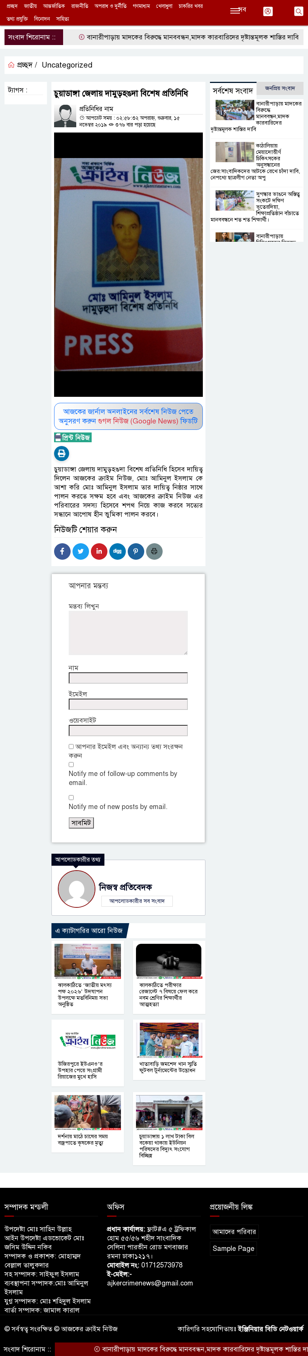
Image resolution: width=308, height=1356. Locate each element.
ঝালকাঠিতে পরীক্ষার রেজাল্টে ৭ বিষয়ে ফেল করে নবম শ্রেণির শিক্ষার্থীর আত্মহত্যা (168, 995)
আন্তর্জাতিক (54, 6)
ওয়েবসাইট (82, 720)
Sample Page (233, 1249)
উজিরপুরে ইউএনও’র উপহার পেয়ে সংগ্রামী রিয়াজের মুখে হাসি (80, 1070)
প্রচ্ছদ (12, 6)
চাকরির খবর (191, 6)
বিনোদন (42, 19)
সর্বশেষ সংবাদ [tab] (233, 91)
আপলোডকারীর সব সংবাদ (137, 901)
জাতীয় (30, 6)
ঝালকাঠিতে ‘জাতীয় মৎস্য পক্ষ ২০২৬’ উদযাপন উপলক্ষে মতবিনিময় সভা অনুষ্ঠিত (85, 995)
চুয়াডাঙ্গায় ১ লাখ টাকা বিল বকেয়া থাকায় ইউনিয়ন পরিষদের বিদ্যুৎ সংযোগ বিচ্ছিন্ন (166, 1146)
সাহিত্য (62, 19)
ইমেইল (78, 694)
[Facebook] (62, 551)
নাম (74, 668)
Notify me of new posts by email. (118, 807)
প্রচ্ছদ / (26, 65)
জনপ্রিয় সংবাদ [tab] (280, 88)
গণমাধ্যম (141, 6)
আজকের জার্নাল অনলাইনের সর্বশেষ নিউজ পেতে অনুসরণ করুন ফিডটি (128, 416)
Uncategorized (67, 65)
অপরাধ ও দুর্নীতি (111, 6)
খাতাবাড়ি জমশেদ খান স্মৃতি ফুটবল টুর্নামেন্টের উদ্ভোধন (168, 1067)
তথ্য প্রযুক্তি (17, 19)
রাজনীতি (79, 6)
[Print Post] (61, 453)
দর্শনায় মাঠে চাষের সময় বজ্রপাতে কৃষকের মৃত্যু (83, 1139)
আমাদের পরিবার (234, 1232)
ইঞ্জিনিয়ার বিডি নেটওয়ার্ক (270, 1329)
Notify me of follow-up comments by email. (123, 778)
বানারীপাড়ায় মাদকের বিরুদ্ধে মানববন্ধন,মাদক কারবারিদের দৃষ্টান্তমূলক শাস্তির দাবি (169, 37)
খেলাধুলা (164, 6)
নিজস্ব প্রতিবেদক (125, 887)
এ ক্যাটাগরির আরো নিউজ (88, 931)
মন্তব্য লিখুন (84, 606)
